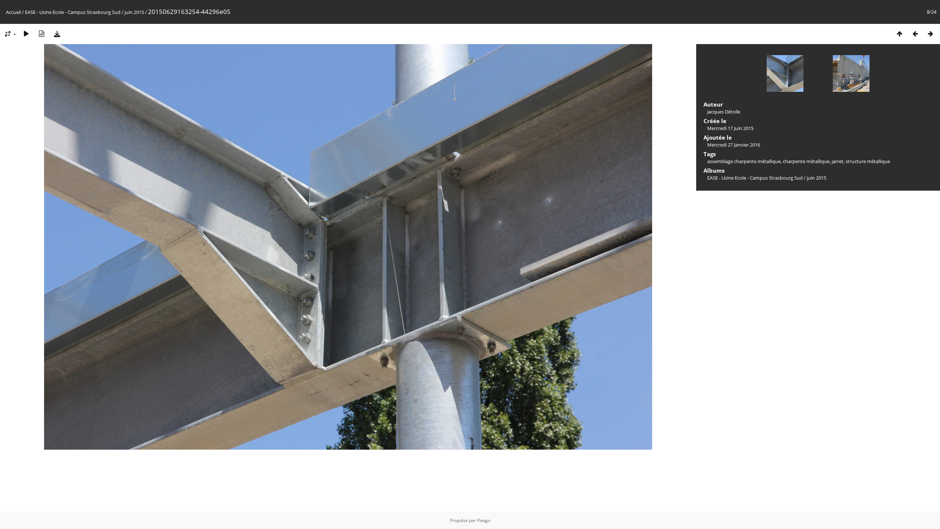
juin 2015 (134, 12)
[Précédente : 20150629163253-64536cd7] (915, 33)
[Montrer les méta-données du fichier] (41, 33)
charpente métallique (806, 161)
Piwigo (483, 520)
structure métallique (868, 161)
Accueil (13, 12)
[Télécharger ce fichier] (57, 33)
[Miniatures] (899, 33)
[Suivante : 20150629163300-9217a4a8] (930, 33)
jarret (837, 161)
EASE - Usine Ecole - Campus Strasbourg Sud (72, 12)
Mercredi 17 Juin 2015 (730, 128)
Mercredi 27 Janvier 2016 (733, 144)
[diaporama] (26, 33)
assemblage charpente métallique (744, 161)
